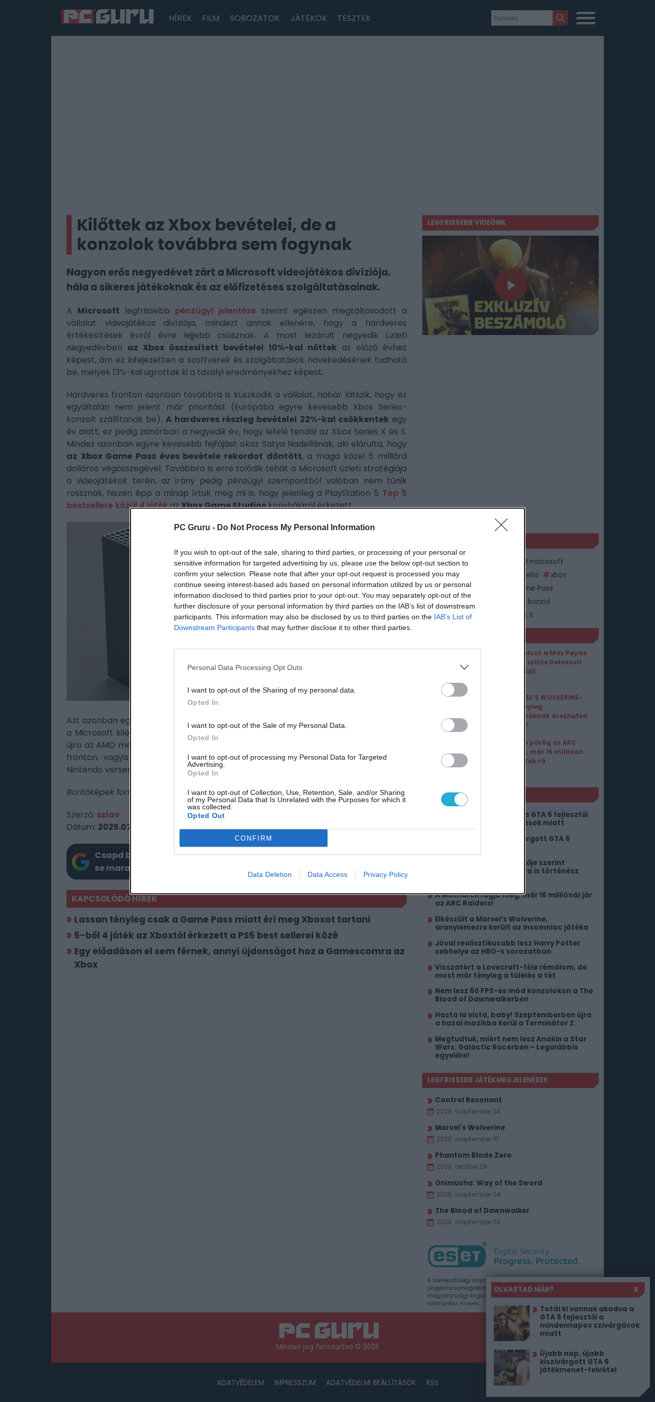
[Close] (504, 528)
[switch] (454, 690)
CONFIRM (254, 838)
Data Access (327, 874)
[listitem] (327, 667)
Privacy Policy (385, 874)
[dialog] (327, 701)
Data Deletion (270, 874)
